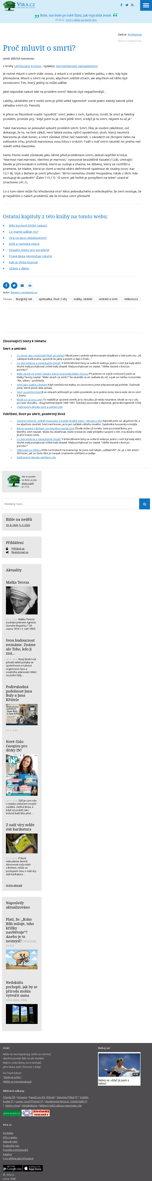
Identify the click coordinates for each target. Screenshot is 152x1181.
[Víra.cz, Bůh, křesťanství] (19, 6)
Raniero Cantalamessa (130, 40)
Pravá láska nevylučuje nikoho (30, 256)
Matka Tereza (17, 582)
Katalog (7, 1154)
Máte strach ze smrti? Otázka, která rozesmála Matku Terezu (52, 374)
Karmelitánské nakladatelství (77, 66)
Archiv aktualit (14, 885)
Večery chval (12, 1105)
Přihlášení (15, 542)
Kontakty (8, 1133)
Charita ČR (9, 1097)
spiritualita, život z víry (53, 299)
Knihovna (135, 34)
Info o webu (10, 1137)
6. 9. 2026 (24, 525)
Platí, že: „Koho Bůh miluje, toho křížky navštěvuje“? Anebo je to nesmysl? (20, 930)
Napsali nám (10, 1141)
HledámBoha (29, 1105)
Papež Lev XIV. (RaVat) (41, 1097)
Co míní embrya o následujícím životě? (39, 363)
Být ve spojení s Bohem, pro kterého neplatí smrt (45, 428)
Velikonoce (131, 299)
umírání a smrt (108, 299)
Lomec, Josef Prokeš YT (29, 1101)
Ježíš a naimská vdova (24, 244)
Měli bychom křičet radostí (28, 225)
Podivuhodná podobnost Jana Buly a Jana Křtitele (19, 693)
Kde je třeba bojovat (23, 262)
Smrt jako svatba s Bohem (32, 384)
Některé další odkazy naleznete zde (60, 1105)
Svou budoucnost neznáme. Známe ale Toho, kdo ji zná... (21, 647)
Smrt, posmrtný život (29, 392)
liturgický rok (24, 299)
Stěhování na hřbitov (29, 450)
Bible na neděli (19, 519)
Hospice (22, 1097)
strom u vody (28, 483)
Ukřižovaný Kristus (27, 66)
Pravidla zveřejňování (15, 1150)
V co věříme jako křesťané (18, 1158)
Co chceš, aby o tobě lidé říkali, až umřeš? (41, 355)
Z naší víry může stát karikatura (20, 826)
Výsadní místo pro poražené (29, 250)
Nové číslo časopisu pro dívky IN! (16, 745)
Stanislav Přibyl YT (67, 1097)
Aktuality (14, 570)
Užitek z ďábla (19, 268)
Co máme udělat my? (24, 232)
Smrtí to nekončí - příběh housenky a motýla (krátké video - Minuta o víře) (59, 421)
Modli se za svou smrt (30, 399)
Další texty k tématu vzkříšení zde (36, 457)
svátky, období (83, 299)
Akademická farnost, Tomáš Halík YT (66, 1101)
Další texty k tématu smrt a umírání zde (40, 407)
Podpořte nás (11, 1145)
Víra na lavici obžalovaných (28, 238)
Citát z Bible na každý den (81, 20)
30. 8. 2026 (12, 525)
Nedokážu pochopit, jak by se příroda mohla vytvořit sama (21, 989)
